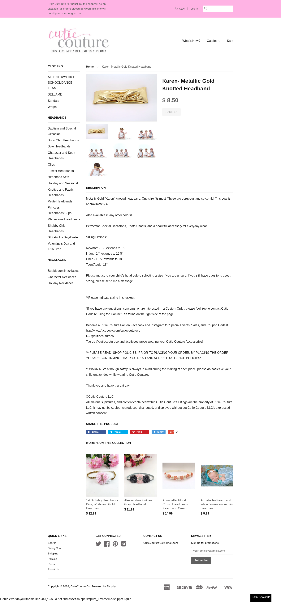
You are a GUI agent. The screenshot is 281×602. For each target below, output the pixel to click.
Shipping (53, 553)
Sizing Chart (55, 548)
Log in (194, 8)
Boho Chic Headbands (63, 140)
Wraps (52, 106)
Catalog (212, 40)
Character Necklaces (62, 277)
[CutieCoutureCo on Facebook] (107, 545)
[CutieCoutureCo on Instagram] (124, 545)
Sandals (53, 100)
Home (90, 66)
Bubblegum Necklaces (63, 270)
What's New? (191, 40)
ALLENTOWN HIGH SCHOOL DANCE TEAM (62, 82)
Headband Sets (58, 177)
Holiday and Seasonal (63, 183)
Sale (230, 40)
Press (51, 564)
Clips (51, 164)
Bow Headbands (59, 146)
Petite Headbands (60, 201)
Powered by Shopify (104, 586)
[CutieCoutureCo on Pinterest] (115, 545)
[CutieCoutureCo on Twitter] (98, 545)
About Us (53, 569)
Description (96, 187)
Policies (52, 558)
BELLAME (55, 94)
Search (52, 542)
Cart (181, 8)
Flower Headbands (61, 170)
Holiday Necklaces (60, 283)
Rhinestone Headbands (64, 219)
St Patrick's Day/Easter (63, 237)
